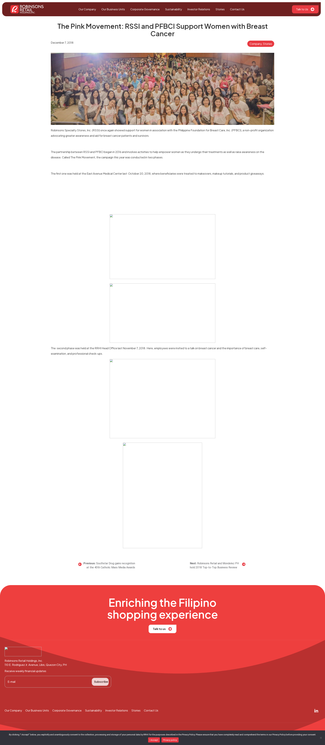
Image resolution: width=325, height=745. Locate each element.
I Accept (154, 740)
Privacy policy (170, 740)
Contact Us (237, 9)
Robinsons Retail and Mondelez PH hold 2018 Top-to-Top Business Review (214, 565)
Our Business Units (113, 9)
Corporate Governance (145, 9)
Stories (220, 9)
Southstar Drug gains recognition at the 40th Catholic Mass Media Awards (110, 565)
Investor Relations (198, 9)
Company (256, 44)
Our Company (87, 9)
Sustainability (173, 9)
